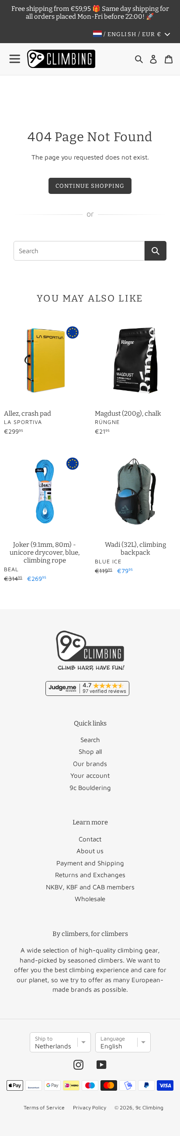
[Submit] (155, 251)
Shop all (90, 751)
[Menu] (15, 59)
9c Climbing (149, 1107)
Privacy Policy (89, 1107)
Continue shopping (90, 186)
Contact (90, 839)
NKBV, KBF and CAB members (90, 887)
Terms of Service (44, 1107)
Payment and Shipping (90, 863)
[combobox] (79, 251)
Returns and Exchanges (90, 874)
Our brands (90, 763)
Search (90, 739)
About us (90, 851)
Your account (90, 775)
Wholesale (90, 898)
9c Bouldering (90, 787)
